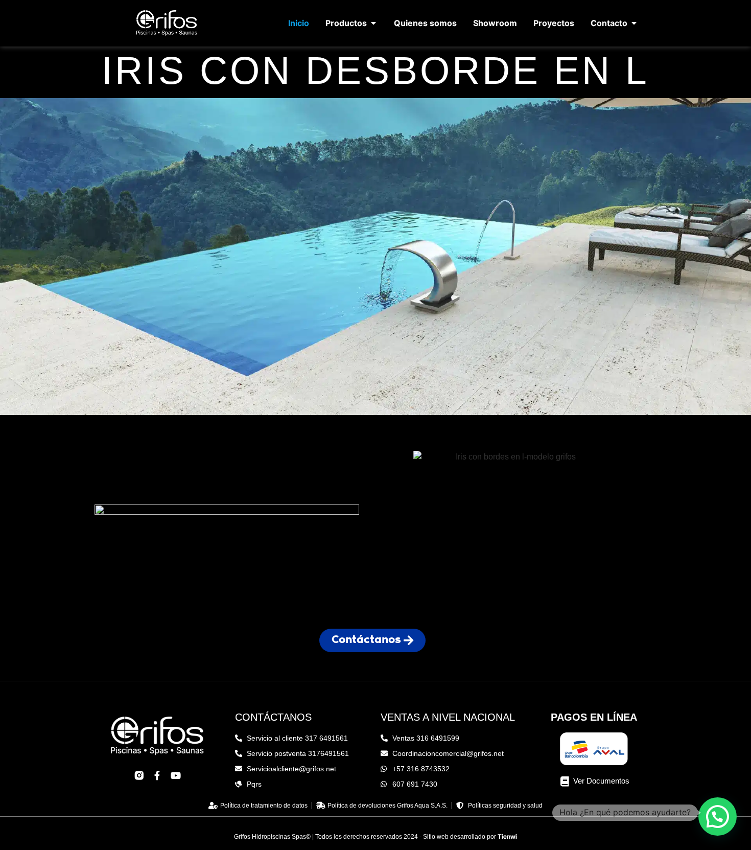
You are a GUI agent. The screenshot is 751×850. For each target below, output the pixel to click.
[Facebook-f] (157, 775)
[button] (717, 816)
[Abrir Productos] (373, 23)
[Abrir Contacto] (634, 23)
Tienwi (507, 836)
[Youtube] (176, 775)
